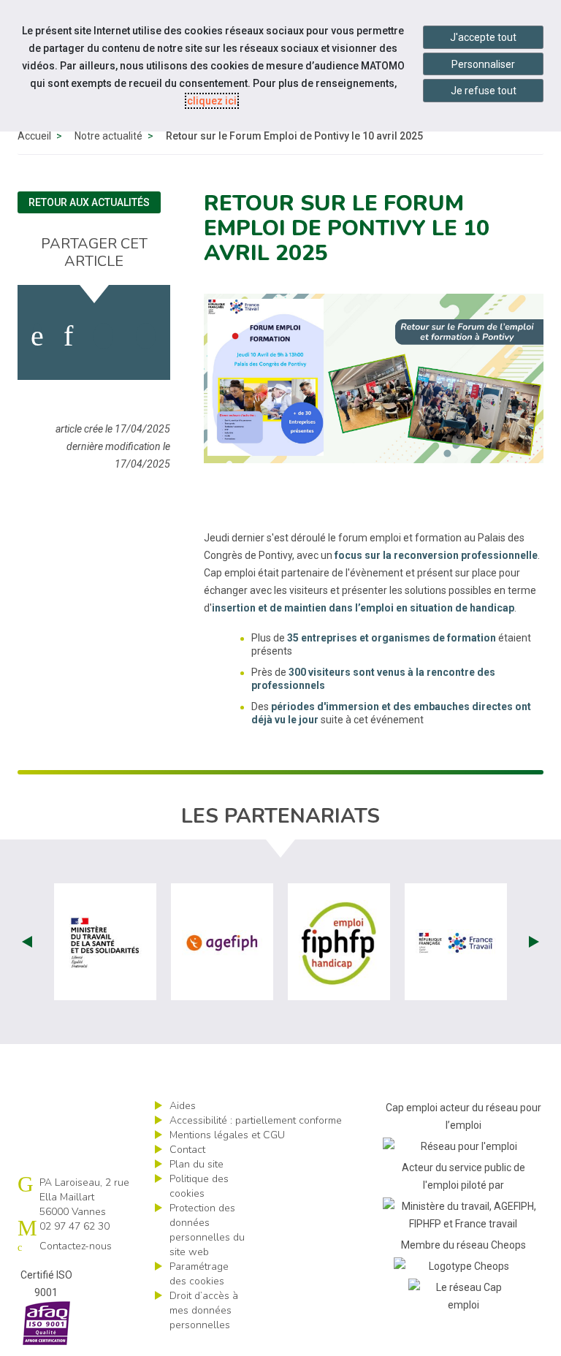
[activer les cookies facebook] (37, 336)
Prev (27, 941)
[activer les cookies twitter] (103, 336)
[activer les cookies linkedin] (68, 336)
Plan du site (196, 1164)
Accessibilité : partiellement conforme (255, 1120)
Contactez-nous (75, 1246)
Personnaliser (483, 64)
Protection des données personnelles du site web (207, 1230)
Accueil (34, 136)
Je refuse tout (483, 90)
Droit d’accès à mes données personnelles (203, 1310)
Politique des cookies (199, 1186)
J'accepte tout (483, 37)
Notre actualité (108, 136)
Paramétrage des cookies (199, 1274)
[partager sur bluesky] (145, 336)
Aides (182, 1106)
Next (534, 941)
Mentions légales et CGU (227, 1135)
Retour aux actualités (89, 202)
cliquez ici (212, 101)
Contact (187, 1150)
